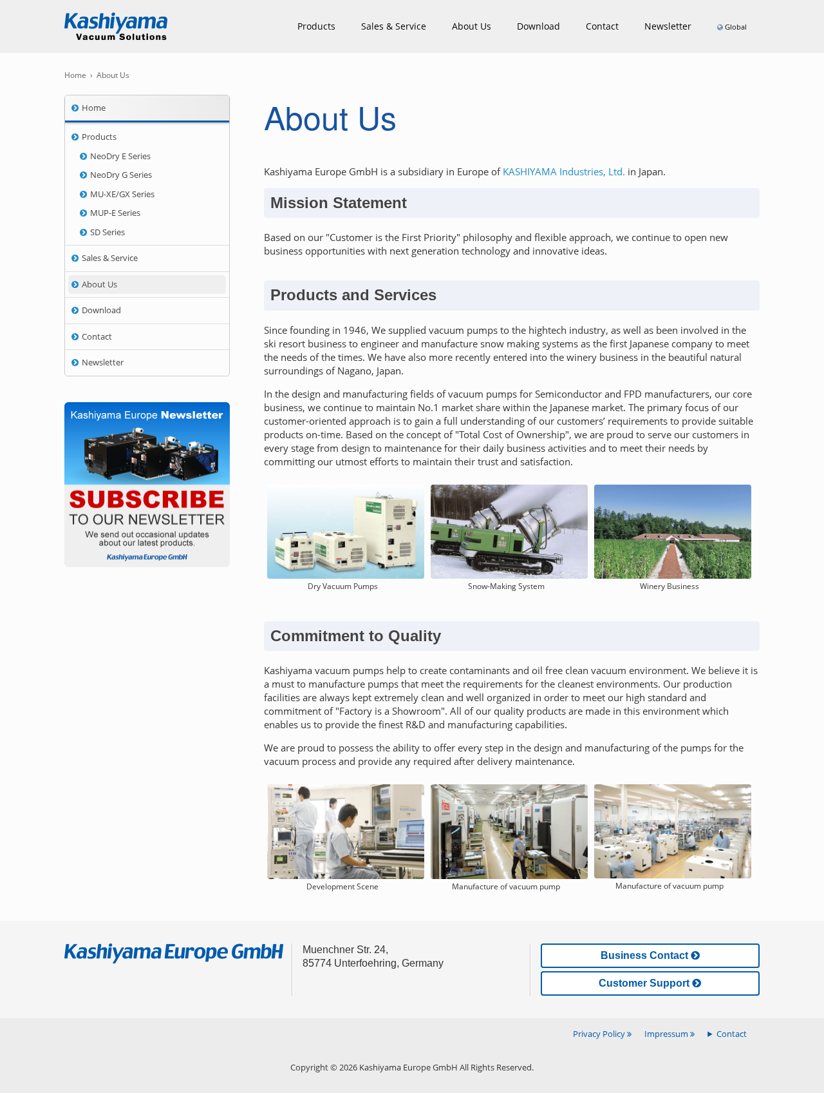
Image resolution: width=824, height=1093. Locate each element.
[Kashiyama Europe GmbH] (115, 26)
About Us (471, 26)
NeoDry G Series (121, 174)
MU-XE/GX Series (122, 194)
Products (316, 26)
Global (736, 27)
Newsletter (667, 26)
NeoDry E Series (120, 156)
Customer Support (645, 983)
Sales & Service (393, 26)
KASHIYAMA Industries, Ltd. (564, 171)
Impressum (667, 1034)
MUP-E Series (115, 212)
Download (538, 26)
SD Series (107, 232)
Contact (97, 336)
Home (94, 107)
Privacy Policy (600, 1034)
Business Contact (646, 955)
